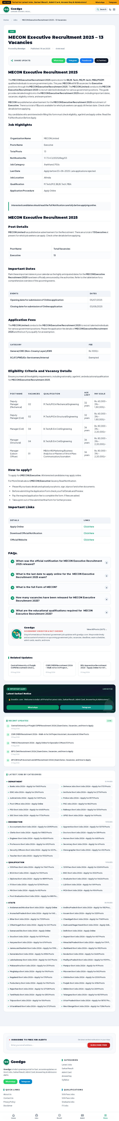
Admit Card (66, 1072)
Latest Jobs (67, 1065)
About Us (7, 1094)
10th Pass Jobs (68, 1094)
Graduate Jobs (68, 1102)
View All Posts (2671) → (97, 629)
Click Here (89, 526)
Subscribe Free (98, 1045)
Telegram (113, 2)
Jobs (15, 20)
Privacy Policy (9, 1102)
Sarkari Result (67, 1068)
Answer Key (67, 1076)
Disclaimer (7, 1106)
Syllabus (65, 1080)
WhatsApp (99, 2)
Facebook (86, 60)
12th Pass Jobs (68, 1098)
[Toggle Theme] (110, 9)
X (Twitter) (101, 60)
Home (6, 20)
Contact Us (8, 1098)
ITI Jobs (65, 1106)
